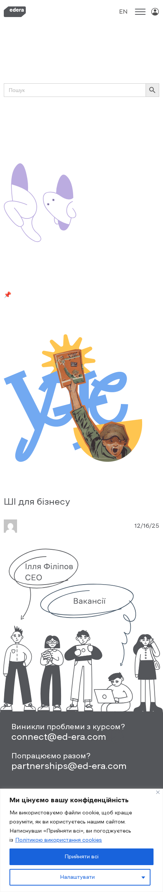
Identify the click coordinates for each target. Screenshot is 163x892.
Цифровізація (24, 142)
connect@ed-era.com (58, 736)
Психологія (69, 133)
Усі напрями (22, 117)
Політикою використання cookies (58, 840)
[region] (81, 840)
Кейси (110, 125)
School (124, 117)
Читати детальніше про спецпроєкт (59, 316)
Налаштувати (77, 877)
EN (123, 11)
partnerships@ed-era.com (69, 765)
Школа (54, 142)
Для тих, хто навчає (33, 158)
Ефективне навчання (35, 125)
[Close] (158, 792)
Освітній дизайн (28, 133)
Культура (134, 125)
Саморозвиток (108, 133)
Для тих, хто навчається (99, 158)
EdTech (51, 117)
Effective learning (88, 117)
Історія (90, 125)
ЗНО (73, 125)
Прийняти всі (81, 856)
